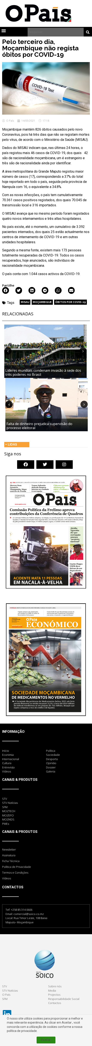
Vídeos (6, 878)
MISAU (25, 302)
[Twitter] (44, 464)
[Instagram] (64, 464)
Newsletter (9, 849)
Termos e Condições (15, 872)
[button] (3, 30)
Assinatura (8, 855)
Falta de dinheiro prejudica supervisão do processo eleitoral (39, 425)
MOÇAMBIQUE (42, 302)
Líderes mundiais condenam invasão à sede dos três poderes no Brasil (43, 372)
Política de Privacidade (16, 867)
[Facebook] (25, 464)
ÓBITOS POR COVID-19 (70, 302)
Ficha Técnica (10, 861)
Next (83, 351)
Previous (8, 351)
